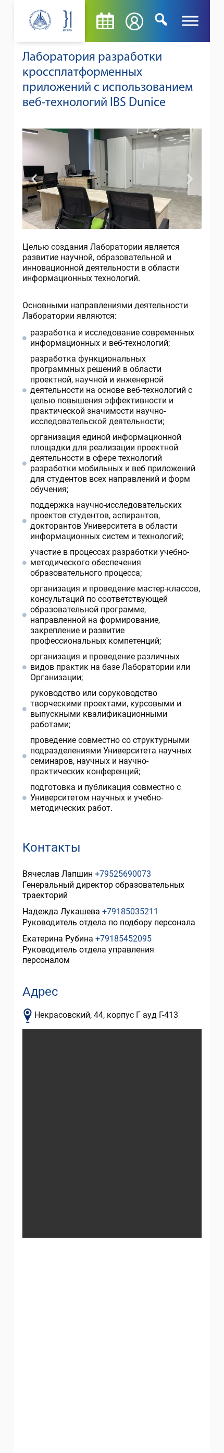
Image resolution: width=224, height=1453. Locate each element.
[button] (34, 178)
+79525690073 (123, 874)
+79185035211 (130, 911)
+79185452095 (123, 939)
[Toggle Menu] (190, 21)
